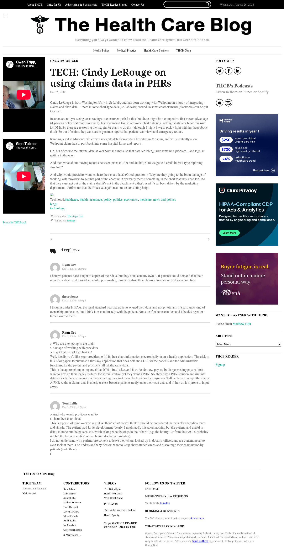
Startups (71, 220)
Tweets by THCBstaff (14, 222)
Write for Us (54, 4)
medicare (146, 199)
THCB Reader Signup (114, 4)
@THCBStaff (152, 488)
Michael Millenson (72, 502)
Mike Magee (69, 493)
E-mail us (165, 502)
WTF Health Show (113, 497)
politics (117, 199)
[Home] (141, 25)
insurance (95, 199)
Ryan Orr (69, 332)
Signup (220, 364)
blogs (53, 204)
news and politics (164, 199)
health (84, 199)
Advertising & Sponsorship (81, 4)
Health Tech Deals (113, 493)
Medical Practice (126, 50)
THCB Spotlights (112, 488)
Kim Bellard (69, 488)
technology (57, 208)
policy (107, 199)
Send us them (197, 518)
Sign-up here (127, 527)
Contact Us (137, 4)
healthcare (71, 199)
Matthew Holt (242, 323)
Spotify (115, 515)
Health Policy (101, 50)
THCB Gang (183, 50)
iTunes (107, 515)
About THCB (34, 4)
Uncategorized (64, 60)
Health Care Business (156, 50)
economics (131, 199)
